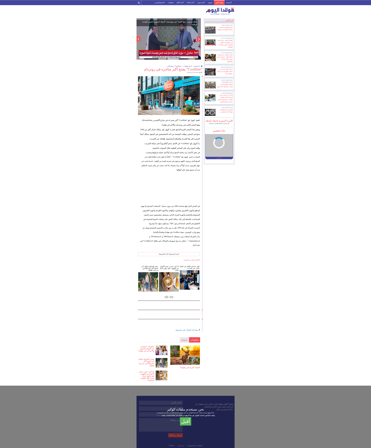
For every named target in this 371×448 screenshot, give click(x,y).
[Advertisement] (170, 190)
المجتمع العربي (160, 2)
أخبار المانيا (190, 2)
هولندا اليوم (219, 2)
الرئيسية (229, 2)
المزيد (218, 158)
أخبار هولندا (188, 66)
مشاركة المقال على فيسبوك (187, 330)
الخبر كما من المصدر (191, 260)
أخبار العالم (180, 2)
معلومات (171, 2)
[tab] (219, 29)
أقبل (185, 421)
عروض (210, 2)
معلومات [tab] (194, 340)
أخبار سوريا (201, 2)
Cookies (158, 415)
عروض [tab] (184, 340)
